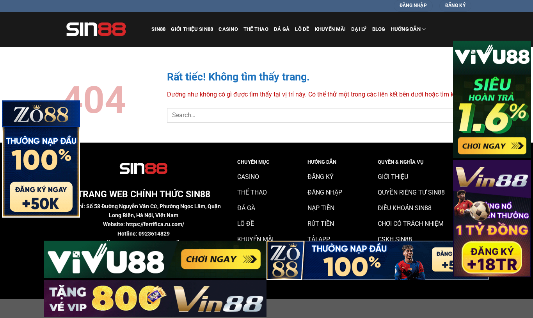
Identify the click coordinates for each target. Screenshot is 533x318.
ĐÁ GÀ (282, 29)
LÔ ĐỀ (302, 29)
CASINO (228, 29)
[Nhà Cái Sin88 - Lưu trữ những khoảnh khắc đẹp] (101, 29)
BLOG (379, 29)
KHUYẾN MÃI (330, 29)
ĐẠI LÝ (359, 29)
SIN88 (158, 29)
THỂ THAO (255, 29)
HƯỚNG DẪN (406, 29)
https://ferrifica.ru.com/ (155, 224)
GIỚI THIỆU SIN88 (192, 29)
